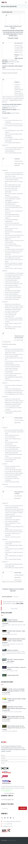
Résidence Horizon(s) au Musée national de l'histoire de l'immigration (12, 621)
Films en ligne (4, 760)
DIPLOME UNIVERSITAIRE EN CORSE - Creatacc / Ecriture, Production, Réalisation (14, 640)
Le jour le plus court (11, 34)
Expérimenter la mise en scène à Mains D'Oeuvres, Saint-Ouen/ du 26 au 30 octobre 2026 (14, 708)
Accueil (2, 755)
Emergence (18, 581)
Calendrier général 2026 (12, 675)
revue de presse (12, 344)
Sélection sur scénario (12, 650)
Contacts (3, 758)
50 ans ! (3, 763)
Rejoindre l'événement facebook (9, 73)
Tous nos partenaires (9, 793)
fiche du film (17, 163)
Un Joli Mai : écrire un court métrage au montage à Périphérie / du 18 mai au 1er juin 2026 (13, 690)
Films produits (14, 608)
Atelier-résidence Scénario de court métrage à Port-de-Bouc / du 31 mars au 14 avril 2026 (13, 718)
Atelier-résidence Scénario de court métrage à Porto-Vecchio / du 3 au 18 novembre (13, 727)
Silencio (4, 581)
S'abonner (23, 808)
